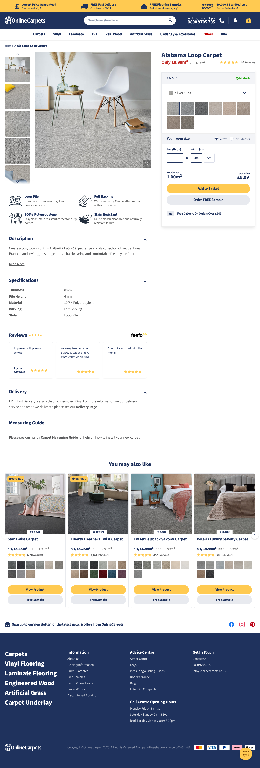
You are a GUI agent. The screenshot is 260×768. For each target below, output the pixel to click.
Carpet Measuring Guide (59, 437)
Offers (208, 34)
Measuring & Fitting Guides (147, 671)
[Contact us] (222, 21)
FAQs (133, 665)
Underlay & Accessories (177, 34)
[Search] (170, 20)
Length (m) (174, 149)
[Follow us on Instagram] (242, 624)
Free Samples (76, 677)
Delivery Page (86, 406)
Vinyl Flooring (24, 663)
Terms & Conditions (80, 683)
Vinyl (57, 34)
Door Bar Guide (140, 677)
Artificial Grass (141, 34)
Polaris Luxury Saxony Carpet (222, 539)
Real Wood (113, 34)
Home (9, 46)
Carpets (39, 34)
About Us (73, 659)
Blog (133, 683)
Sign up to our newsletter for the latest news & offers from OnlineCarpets (68, 624)
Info (224, 34)
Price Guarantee (77, 671)
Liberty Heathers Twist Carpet (97, 539)
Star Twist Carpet (23, 539)
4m (196, 158)
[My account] (235, 20)
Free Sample (35, 600)
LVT (94, 34)
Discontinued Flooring (81, 695)
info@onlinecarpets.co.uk (209, 671)
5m (209, 158)
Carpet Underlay (28, 702)
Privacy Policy (76, 689)
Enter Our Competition (144, 689)
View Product (35, 589)
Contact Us (199, 659)
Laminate (76, 34)
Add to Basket (208, 188)
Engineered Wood (30, 683)
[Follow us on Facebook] (231, 624)
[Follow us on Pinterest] (252, 624)
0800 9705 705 (201, 22)
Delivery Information (80, 665)
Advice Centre (139, 659)
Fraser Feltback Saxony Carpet (160, 539)
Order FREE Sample (208, 199)
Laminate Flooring (31, 673)
